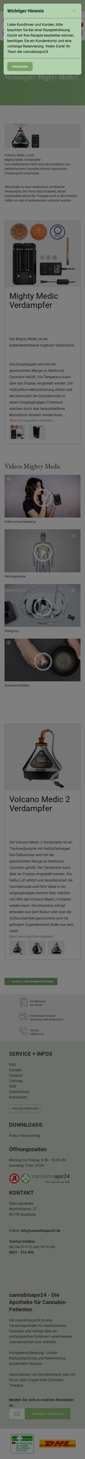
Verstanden (20, 66)
